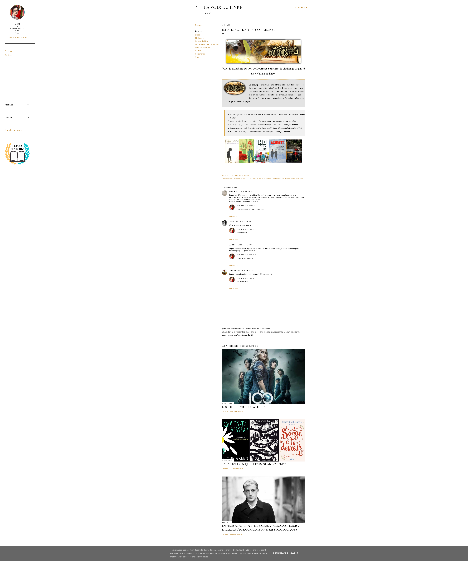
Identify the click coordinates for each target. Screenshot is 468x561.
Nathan (198, 51)
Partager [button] (199, 25)
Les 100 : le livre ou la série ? (243, 407)
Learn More (280, 553)
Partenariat (200, 54)
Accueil (209, 13)
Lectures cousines (203, 47)
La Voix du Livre (223, 7)
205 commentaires (236, 469)
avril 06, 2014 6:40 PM (245, 245)
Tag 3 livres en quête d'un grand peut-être (255, 464)
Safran (231, 221)
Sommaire (9, 51)
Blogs (197, 35)
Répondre (233, 216)
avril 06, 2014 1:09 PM (244, 191)
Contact (8, 55)
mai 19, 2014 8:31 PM (248, 278)
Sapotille (232, 270)
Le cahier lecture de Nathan (207, 44)
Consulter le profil (17, 37)
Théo (197, 57)
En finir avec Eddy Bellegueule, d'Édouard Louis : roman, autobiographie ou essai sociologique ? (260, 527)
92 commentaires (236, 534)
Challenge (199, 38)
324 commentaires (236, 411)
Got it (294, 553)
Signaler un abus (13, 130)
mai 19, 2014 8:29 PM (248, 206)
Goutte (232, 191)
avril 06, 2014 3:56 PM (243, 221)
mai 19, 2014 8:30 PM (248, 229)
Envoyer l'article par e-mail (239, 175)
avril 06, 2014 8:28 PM (245, 270)
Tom (238, 205)
